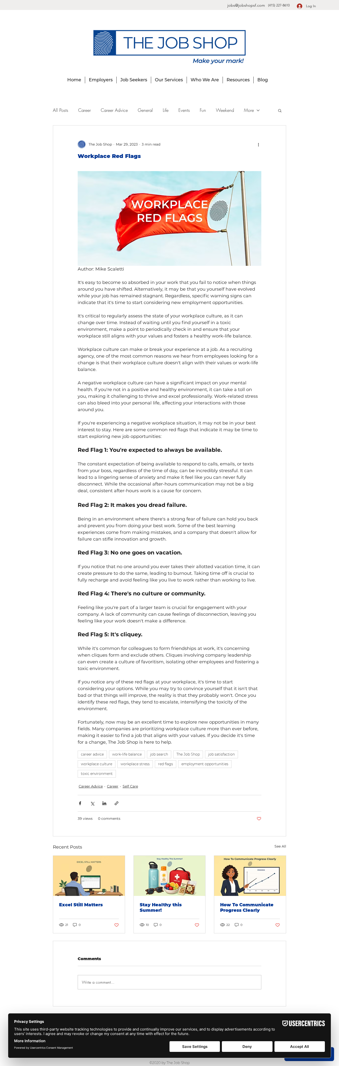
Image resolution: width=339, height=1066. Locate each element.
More (249, 110)
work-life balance (127, 754)
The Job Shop (188, 754)
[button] (279, 110)
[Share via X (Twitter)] (92, 803)
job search (159, 754)
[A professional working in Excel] (89, 876)
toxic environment (97, 773)
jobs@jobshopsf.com (246, 5)
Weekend (225, 110)
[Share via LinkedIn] (104, 803)
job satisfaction (221, 754)
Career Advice (114, 110)
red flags (165, 764)
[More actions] (258, 144)
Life (166, 110)
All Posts (60, 110)
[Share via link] (116, 803)
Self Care (130, 786)
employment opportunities (204, 764)
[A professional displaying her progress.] (250, 876)
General (145, 110)
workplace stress (135, 764)
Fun (203, 110)
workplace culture (96, 764)
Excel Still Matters (81, 905)
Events (184, 110)
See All (280, 846)
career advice (92, 754)
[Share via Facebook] (80, 803)
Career (84, 110)
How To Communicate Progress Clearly (246, 907)
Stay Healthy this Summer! (161, 907)
